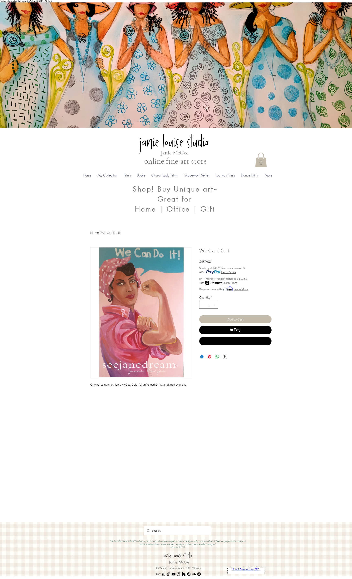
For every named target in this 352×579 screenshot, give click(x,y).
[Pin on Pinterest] (209, 356)
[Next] (329, 65)
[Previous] (22, 65)
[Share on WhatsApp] (217, 356)
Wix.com (196, 567)
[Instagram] (178, 574)
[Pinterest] (189, 574)
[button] (261, 160)
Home (94, 233)
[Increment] (214, 304)
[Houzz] (184, 574)
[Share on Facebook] (201, 356)
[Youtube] (173, 574)
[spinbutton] (208, 304)
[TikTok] (168, 574)
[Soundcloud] (194, 574)
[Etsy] (158, 574)
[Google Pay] (235, 341)
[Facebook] (199, 574)
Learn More (228, 272)
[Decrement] (202, 304)
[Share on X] (225, 356)
